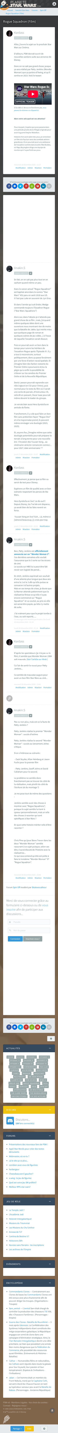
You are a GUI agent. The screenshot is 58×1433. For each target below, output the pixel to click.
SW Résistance (36, 1090)
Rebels (43, 1080)
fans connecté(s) (25, 1121)
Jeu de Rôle (27, 1070)
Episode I (31, 1057)
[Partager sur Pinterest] (26, 186)
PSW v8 (6, 1402)
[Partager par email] (49, 186)
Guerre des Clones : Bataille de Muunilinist (28, 1322)
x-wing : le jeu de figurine (20, 1178)
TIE (45, 1311)
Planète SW (16, 1080)
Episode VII (42, 1064)
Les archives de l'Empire (20, 1249)
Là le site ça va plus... (18, 1160)
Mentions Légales (19, 1402)
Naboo (12, 1390)
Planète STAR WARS (25, 4)
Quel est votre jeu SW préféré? (23, 1182)
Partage (16, 1428)
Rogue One (14, 1083)
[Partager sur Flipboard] (37, 186)
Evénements (30, 1067)
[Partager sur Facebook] (9, 186)
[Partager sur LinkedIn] (43, 186)
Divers (20, 1057)
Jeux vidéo (42, 1070)
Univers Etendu (19, 1096)
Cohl (45, 1380)
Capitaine (38, 1380)
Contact (6, 1405)
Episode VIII (14, 1067)
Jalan (11, 1377)
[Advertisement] (29, 228)
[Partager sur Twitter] (20, 186)
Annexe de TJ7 (15, 1232)
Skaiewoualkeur (39, 887)
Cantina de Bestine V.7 (19, 1236)
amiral (27, 1308)
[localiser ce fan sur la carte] (30, 38)
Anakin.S (19, 268)
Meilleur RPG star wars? (19, 1186)
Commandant (33, 1294)
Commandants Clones (19, 1291)
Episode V (14, 1064)
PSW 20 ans (31, 1080)
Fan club (44, 1067)
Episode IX (42, 1060)
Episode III (15, 1060)
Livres (16, 1073)
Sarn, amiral (14, 1308)
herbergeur (14, 1169)
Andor (10, 1057)
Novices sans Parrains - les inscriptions (26, 1245)
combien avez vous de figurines (23, 1165)
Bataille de (46, 1387)
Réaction (38, 168)
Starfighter (20, 1090)
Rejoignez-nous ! (19, 1405)
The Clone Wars (18, 1093)
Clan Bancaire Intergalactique (22, 1340)
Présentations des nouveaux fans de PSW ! (28, 1144)
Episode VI (28, 1064)
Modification (21, 168)
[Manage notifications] (52, 1410)
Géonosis (23, 1325)
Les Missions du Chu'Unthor (21, 1227)
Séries (12, 1086)
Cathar (12, 1360)
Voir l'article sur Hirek (37, 659)
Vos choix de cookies (38, 1402)
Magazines (39, 1073)
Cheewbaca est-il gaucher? (21, 1173)
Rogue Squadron (31, 1083)
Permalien (47, 168)
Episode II (44, 1057)
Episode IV (29, 1060)
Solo (34, 1086)
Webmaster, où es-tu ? (19, 1156)
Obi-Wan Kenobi (36, 1077)
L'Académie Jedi (16, 1214)
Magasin (27, 1073)
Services (23, 1086)
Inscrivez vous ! (33, 938)
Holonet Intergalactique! (20, 1218)
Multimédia (19, 1077)
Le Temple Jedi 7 (16, 1210)
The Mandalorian (38, 1093)
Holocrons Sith (16, 1240)
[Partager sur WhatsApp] (31, 186)
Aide (29, 1428)
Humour (14, 1070)
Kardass (19, 32)
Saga (45, 1083)
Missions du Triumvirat (19, 1223)
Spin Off (16, 887)
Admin (30, 168)
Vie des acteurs (37, 1096)
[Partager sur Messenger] (14, 186)
